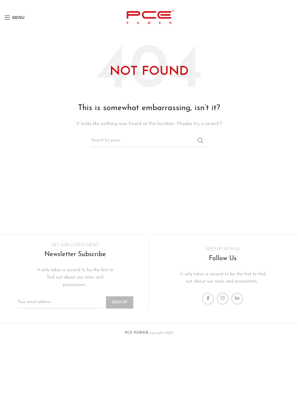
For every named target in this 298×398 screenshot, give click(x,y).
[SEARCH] (200, 140)
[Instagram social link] (222, 298)
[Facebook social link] (208, 298)
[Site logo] (149, 17)
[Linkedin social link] (237, 298)
